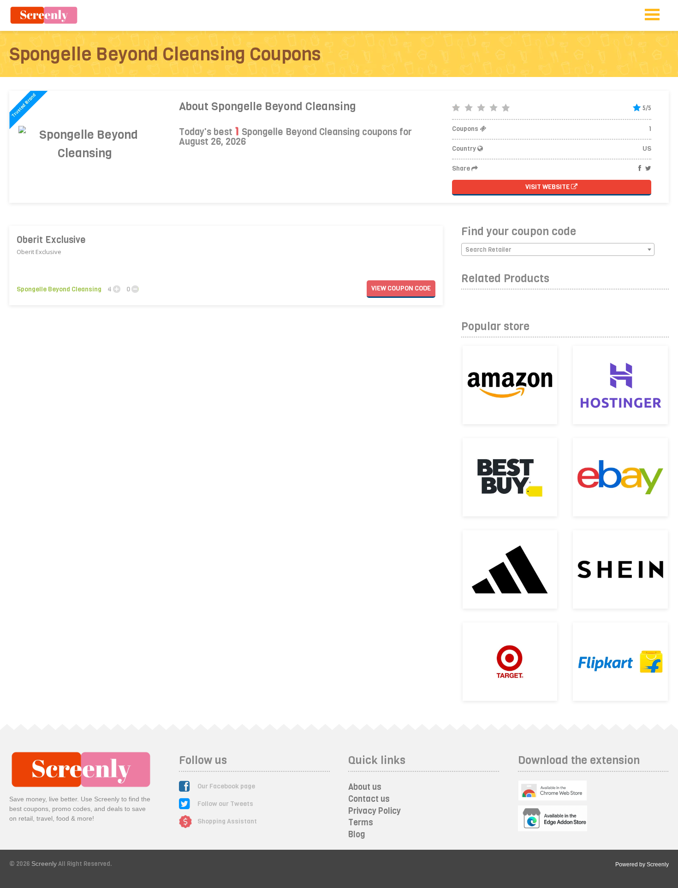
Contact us (369, 799)
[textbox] (558, 249)
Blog (356, 834)
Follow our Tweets (225, 803)
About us (364, 787)
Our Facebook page (226, 786)
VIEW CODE (401, 288)
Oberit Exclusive (51, 240)
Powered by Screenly (642, 864)
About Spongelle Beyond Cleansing (267, 106)
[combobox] (557, 249)
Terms (360, 822)
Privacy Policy (374, 811)
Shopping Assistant (227, 821)
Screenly (44, 863)
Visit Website (548, 187)
